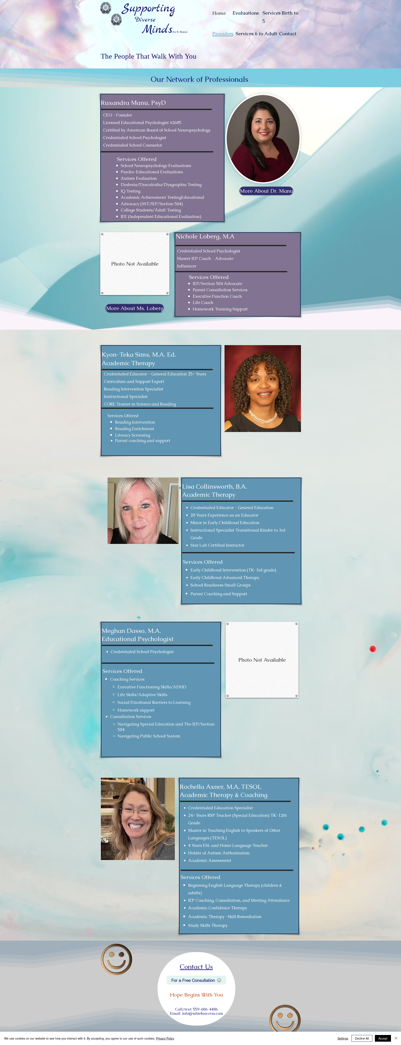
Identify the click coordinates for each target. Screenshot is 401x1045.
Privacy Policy (165, 1038)
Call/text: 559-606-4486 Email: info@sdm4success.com (196, 1011)
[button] (134, 263)
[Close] (395, 1038)
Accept (382, 1038)
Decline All (362, 1038)
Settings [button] (343, 1038)
